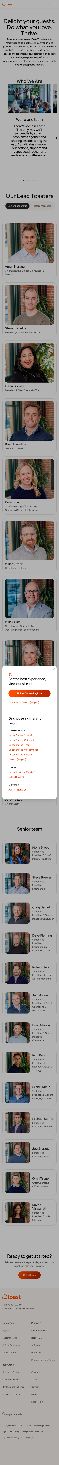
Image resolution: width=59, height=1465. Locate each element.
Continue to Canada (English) (23, 702)
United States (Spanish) (20, 735)
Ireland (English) (16, 777)
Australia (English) (17, 789)
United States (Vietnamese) (23, 749)
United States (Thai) (18, 744)
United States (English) (29, 693)
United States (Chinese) (21, 740)
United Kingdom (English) (21, 772)
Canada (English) (17, 759)
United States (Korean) (20, 754)
